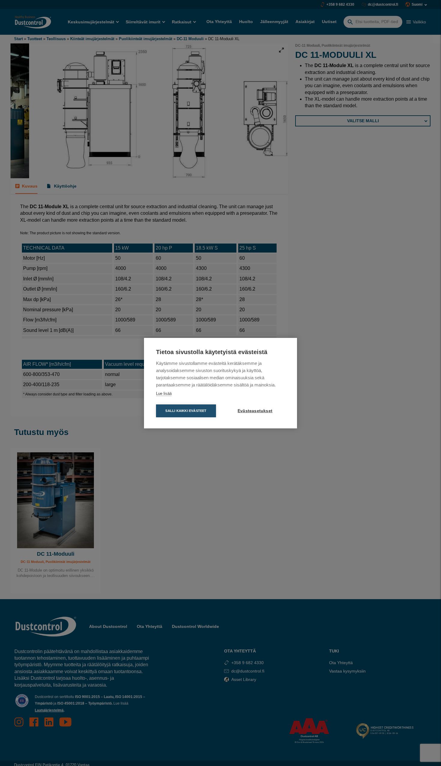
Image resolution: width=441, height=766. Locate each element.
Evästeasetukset (255, 411)
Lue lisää (164, 393)
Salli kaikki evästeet (185, 411)
